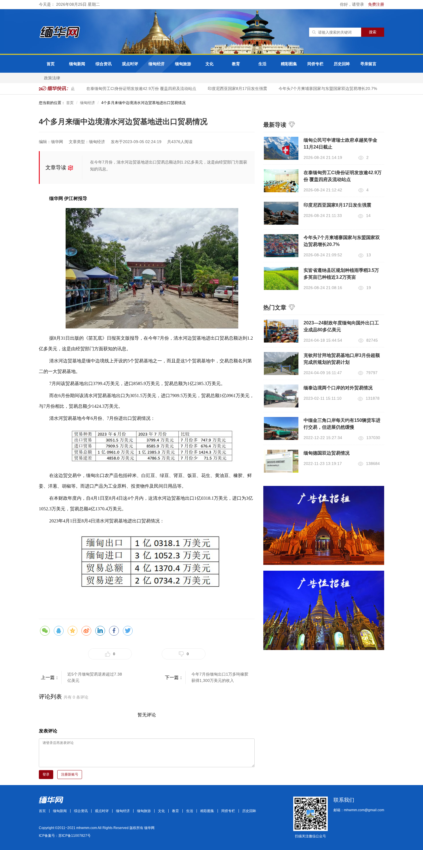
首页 (51, 63)
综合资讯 (104, 63)
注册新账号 (69, 774)
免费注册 (376, 4)
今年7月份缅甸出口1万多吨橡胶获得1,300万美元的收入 (219, 677)
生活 (262, 63)
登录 (46, 774)
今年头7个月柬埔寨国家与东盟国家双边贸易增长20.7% (320, 88)
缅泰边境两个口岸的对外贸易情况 (338, 387)
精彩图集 (289, 63)
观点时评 (130, 63)
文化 (209, 63)
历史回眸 (342, 63)
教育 (236, 63)
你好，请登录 (352, 4)
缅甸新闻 (77, 63)
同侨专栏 (315, 63)
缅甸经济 (156, 63)
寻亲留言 (368, 63)
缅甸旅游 (183, 63)
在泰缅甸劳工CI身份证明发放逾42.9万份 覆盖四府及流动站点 (134, 88)
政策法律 (52, 78)
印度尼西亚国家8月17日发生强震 (230, 88)
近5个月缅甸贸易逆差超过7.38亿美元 (94, 677)
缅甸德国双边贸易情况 (327, 453)
